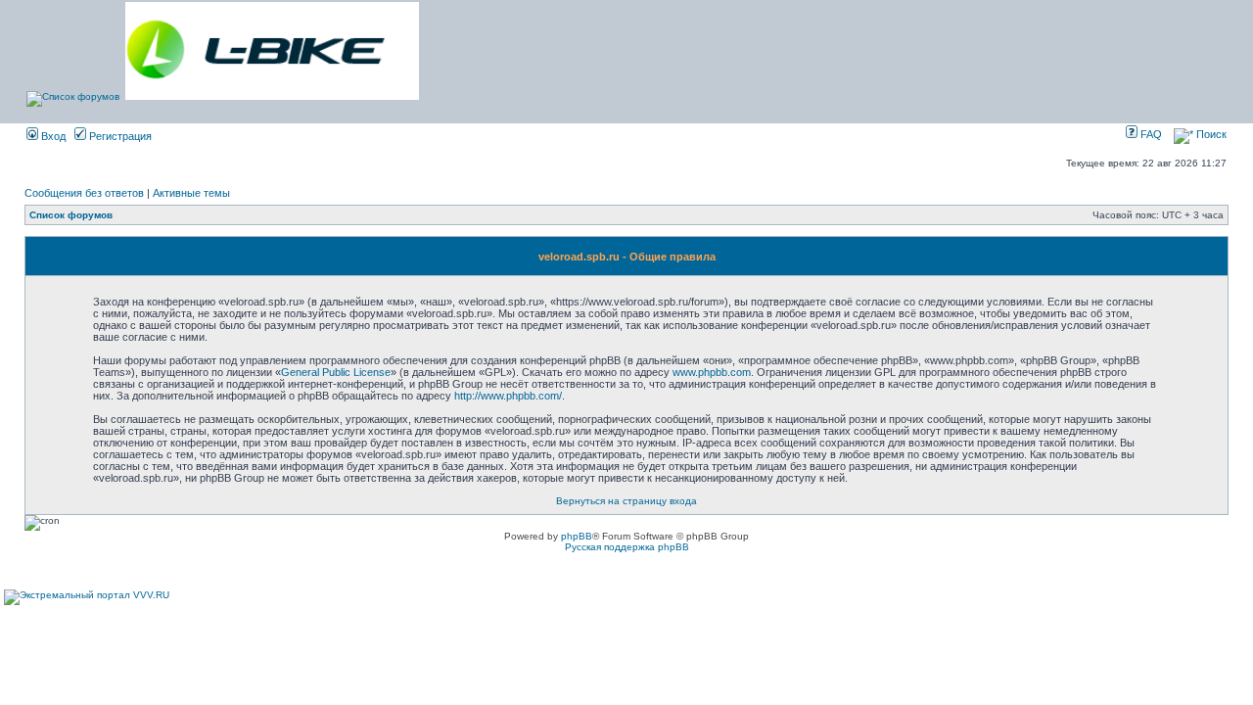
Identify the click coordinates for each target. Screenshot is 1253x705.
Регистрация (119, 136)
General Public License (336, 372)
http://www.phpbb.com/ (508, 395)
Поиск (1210, 134)
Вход (52, 136)
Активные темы (191, 193)
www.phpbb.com (712, 372)
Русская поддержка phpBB (627, 546)
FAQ (1149, 134)
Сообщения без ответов (84, 193)
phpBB (576, 536)
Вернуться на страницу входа (626, 500)
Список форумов (71, 215)
